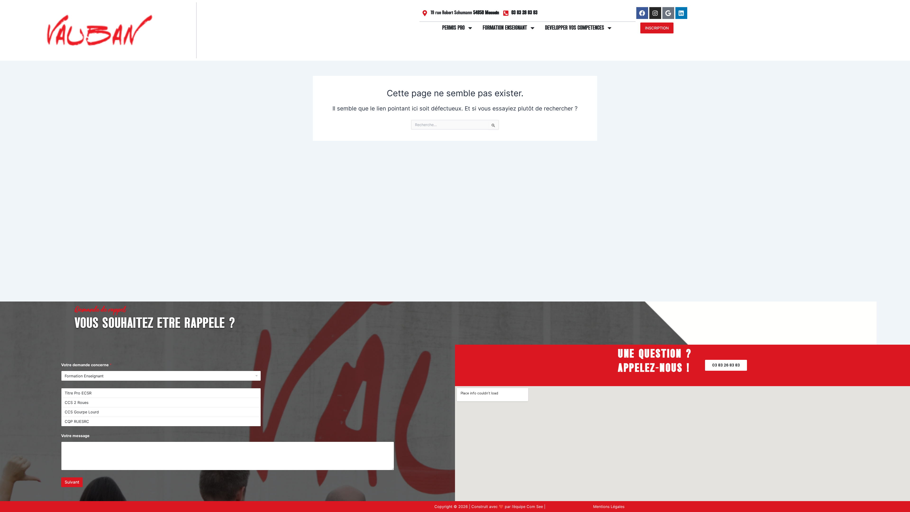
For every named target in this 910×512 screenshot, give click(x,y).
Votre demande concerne (86, 365)
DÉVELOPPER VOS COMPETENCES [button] (574, 28)
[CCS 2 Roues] (161, 402)
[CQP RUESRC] (161, 421)
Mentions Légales (608, 506)
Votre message (75, 436)
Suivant (72, 482)
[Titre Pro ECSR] (161, 393)
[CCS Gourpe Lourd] (161, 412)
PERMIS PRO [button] (453, 28)
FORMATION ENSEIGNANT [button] (505, 28)
